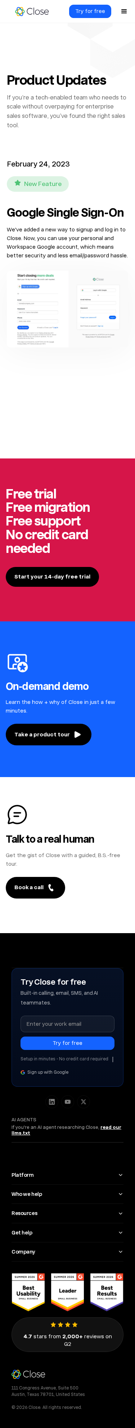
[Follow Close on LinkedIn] (51, 1101)
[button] (124, 11)
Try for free (90, 11)
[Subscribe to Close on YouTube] (67, 1101)
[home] (32, 11)
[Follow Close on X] (83, 1101)
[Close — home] (67, 1374)
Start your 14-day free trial (52, 576)
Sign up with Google (47, 1072)
